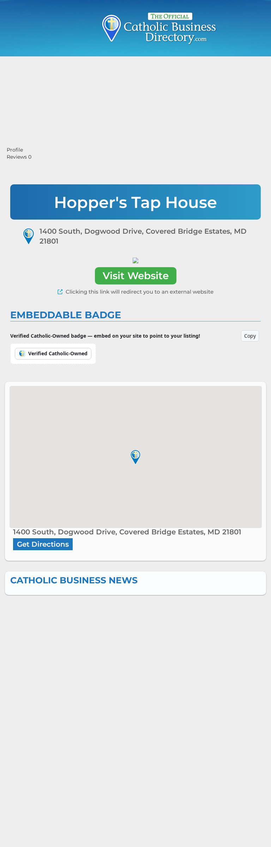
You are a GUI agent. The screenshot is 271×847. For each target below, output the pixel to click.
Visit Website (136, 276)
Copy (250, 335)
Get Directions (43, 544)
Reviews (19, 157)
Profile (15, 150)
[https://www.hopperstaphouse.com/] (135, 260)
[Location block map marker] (135, 456)
